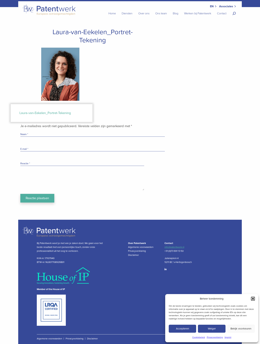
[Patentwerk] (48, 9)
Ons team (161, 13)
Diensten (127, 13)
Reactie (25, 163)
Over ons (143, 13)
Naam (24, 134)
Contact (221, 13)
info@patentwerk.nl (174, 247)
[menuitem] (112, 13)
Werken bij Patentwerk (197, 13)
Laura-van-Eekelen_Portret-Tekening (45, 113)
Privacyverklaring (215, 337)
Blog (175, 13)
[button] (253, 298)
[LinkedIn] (167, 269)
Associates (226, 6)
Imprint (228, 337)
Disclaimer (133, 255)
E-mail (24, 148)
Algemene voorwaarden (140, 247)
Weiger (212, 328)
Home (112, 13)
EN (212, 6)
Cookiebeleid (198, 337)
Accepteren (182, 328)
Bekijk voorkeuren (240, 328)
